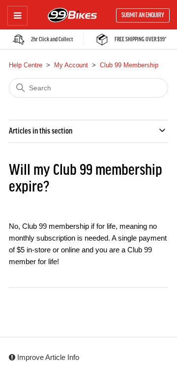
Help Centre (25, 65)
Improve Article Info (47, 357)
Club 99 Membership (129, 65)
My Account (71, 65)
